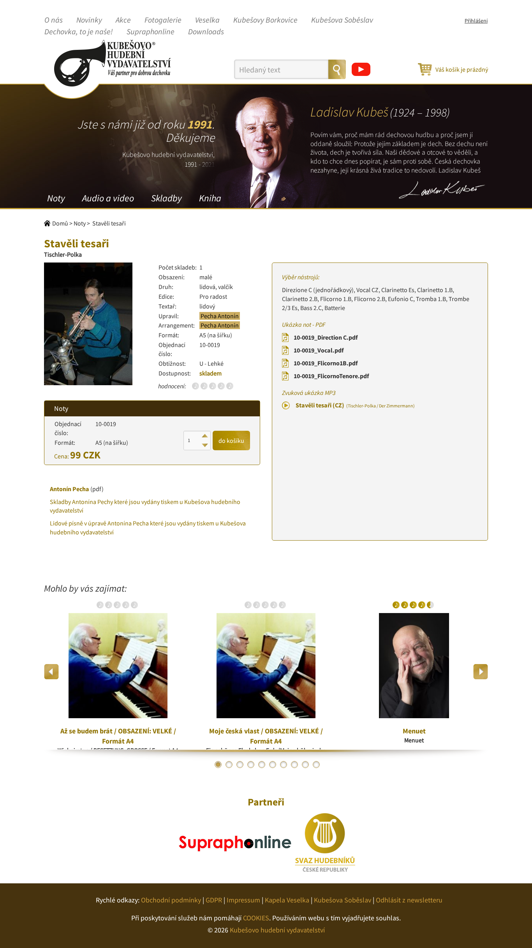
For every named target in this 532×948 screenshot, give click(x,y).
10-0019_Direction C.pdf (326, 337)
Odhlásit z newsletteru (409, 899)
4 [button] (250, 764)
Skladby (166, 198)
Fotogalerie (162, 20)
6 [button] (272, 764)
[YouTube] (361, 69)
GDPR (214, 899)
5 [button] (261, 764)
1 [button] (218, 764)
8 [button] (294, 764)
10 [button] (316, 764)
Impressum (243, 899)
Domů (60, 223)
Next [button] (480, 671)
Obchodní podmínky (171, 899)
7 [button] (283, 764)
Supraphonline (150, 32)
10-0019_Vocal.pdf (319, 350)
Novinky (89, 20)
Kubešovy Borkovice (265, 20)
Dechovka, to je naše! (78, 32)
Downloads (206, 32)
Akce (123, 20)
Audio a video (108, 198)
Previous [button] (51, 671)
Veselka (207, 20)
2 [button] (229, 764)
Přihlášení (476, 20)
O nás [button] (53, 20)
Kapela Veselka (287, 899)
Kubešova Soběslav (342, 20)
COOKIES (256, 917)
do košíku (231, 440)
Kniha (210, 198)
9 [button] (305, 764)
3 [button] (240, 764)
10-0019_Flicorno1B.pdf (326, 363)
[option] (118, 671)
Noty (56, 198)
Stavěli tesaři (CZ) (355, 405)
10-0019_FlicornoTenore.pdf (331, 376)
